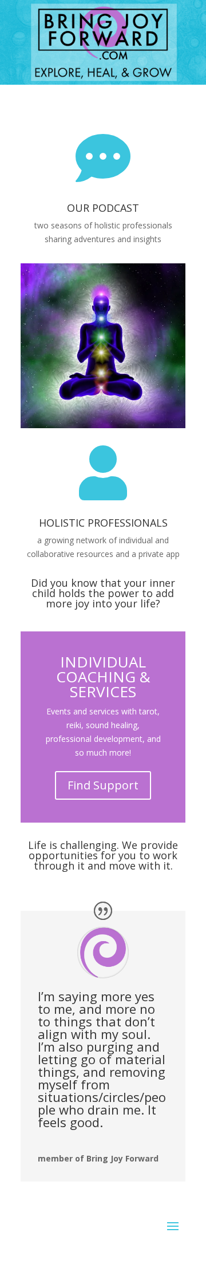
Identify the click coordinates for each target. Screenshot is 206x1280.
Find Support (103, 785)
